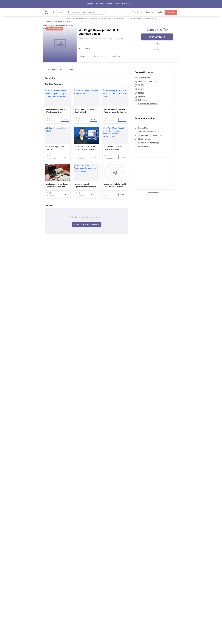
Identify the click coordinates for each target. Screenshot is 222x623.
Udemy (141, 89)
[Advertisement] (151, 173)
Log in (159, 12)
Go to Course (155, 37)
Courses (150, 12)
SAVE (158, 44)
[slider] (48, 118)
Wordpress (68, 22)
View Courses (130, 4)
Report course (153, 193)
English (141, 93)
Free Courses (138, 12)
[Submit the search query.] (68, 12)
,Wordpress (153, 104)
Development (58, 22)
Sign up (171, 12)
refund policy (157, 135)
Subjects (48, 22)
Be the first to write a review (86, 225)
